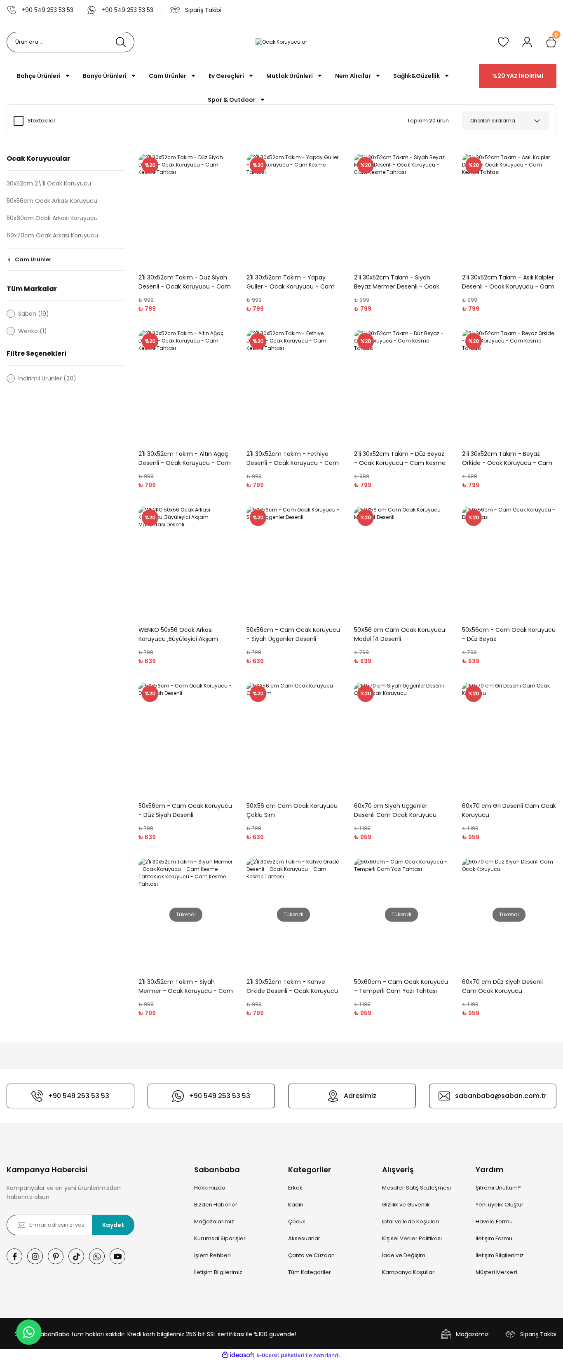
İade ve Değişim (403, 1255)
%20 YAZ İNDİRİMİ (517, 76)
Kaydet (113, 1225)
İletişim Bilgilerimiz (218, 1272)
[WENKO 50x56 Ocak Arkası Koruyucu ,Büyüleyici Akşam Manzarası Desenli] (185, 562)
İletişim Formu (494, 1238)
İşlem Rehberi (212, 1255)
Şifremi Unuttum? (498, 1188)
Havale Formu (494, 1221)
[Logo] (281, 42)
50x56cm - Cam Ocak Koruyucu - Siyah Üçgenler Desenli (293, 634)
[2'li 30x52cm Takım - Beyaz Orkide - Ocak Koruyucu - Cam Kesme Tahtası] (509, 386)
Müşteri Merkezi (496, 1272)
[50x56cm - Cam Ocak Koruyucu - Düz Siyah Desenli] (185, 738)
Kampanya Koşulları (409, 1272)
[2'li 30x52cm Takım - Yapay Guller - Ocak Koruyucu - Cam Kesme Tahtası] (293, 210)
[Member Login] (527, 42)
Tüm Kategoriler (309, 1272)
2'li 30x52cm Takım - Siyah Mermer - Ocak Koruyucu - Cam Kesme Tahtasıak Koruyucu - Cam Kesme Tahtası (185, 986)
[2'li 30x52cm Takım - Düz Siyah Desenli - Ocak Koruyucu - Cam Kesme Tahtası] (185, 210)
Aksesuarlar (304, 1238)
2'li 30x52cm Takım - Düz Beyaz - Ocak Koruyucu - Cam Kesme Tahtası (400, 458)
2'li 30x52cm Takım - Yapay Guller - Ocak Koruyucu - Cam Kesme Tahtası (290, 282)
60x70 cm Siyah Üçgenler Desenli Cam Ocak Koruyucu (395, 810)
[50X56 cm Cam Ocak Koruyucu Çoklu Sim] (293, 738)
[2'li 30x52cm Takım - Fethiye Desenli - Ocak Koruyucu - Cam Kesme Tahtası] (293, 386)
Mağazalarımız (214, 1221)
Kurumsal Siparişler (220, 1238)
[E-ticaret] (280, 1355)
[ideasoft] (238, 1355)
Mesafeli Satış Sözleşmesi (416, 1188)
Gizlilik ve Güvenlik (406, 1204)
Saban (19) (33, 314)
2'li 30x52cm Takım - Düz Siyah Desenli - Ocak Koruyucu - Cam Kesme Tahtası (184, 282)
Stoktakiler (42, 120)
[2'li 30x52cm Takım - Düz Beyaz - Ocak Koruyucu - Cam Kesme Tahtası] (401, 386)
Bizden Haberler (215, 1204)
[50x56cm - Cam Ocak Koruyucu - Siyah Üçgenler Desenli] (293, 562)
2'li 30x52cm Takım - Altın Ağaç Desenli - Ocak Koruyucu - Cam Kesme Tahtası (184, 458)
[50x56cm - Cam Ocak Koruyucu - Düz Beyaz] (509, 562)
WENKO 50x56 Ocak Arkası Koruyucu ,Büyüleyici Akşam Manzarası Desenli (178, 634)
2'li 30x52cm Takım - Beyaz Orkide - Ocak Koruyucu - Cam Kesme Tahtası (507, 458)
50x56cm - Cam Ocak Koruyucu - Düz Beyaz (509, 634)
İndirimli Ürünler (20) (47, 378)
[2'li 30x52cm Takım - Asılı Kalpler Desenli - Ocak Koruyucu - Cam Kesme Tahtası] (509, 210)
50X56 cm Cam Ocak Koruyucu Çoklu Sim (292, 810)
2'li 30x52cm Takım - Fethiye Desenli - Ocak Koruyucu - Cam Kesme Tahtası (292, 458)
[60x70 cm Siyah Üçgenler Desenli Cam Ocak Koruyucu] (401, 738)
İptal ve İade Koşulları (410, 1221)
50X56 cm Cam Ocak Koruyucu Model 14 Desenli (399, 634)
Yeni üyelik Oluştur (499, 1204)
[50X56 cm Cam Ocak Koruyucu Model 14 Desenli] (401, 562)
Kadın (295, 1204)
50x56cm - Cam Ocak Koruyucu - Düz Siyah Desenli (185, 810)
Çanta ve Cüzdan (311, 1255)
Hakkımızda (209, 1188)
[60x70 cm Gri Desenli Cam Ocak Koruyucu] (509, 738)
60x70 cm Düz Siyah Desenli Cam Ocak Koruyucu (502, 986)
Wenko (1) (32, 331)
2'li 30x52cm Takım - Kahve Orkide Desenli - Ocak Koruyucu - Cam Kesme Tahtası (292, 986)
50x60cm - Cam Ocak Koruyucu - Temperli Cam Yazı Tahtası (401, 986)
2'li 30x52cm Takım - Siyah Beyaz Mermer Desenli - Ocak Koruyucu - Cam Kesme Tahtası (400, 282)
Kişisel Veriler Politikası (412, 1238)
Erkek (295, 1188)
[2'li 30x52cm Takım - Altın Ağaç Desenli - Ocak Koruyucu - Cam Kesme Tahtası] (185, 386)
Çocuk (296, 1221)
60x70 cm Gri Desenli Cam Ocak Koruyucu (509, 810)
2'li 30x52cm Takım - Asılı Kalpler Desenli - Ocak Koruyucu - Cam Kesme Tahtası (508, 282)
